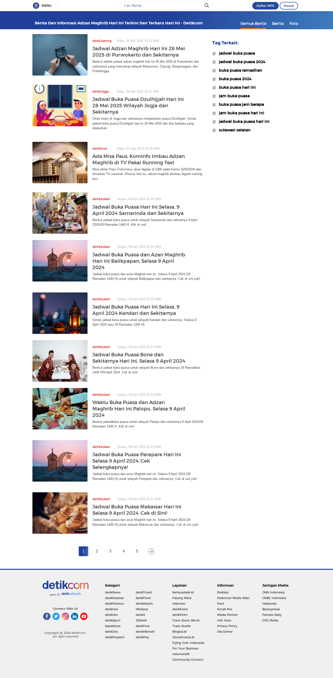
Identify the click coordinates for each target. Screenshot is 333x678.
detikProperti (114, 637)
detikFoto (143, 626)
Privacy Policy (227, 626)
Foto (293, 23)
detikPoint (179, 615)
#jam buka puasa (233, 95)
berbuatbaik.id (183, 592)
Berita (278, 23)
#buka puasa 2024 (234, 78)
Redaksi (223, 592)
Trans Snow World (185, 620)
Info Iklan (224, 620)
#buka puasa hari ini (236, 87)
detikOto (111, 631)
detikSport (112, 620)
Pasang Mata (181, 598)
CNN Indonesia (273, 592)
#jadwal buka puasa (235, 53)
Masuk (289, 6)
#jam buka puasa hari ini (240, 112)
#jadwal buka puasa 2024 (240, 61)
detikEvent (180, 609)
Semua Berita (253, 23)
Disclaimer (225, 631)
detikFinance (114, 603)
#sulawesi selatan (233, 129)
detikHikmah (145, 631)
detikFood (143, 598)
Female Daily (271, 615)
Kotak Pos (224, 609)
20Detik (141, 620)
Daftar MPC (265, 6)
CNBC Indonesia (274, 598)
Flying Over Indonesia (188, 643)
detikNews (113, 592)
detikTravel (144, 592)
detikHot (111, 615)
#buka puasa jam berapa (240, 104)
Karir (220, 603)
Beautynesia (271, 609)
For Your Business (185, 648)
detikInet (111, 609)
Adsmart (178, 603)
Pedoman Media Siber (233, 598)
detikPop (142, 637)
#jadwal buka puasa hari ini (243, 121)
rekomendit (181, 654)
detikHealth (144, 603)
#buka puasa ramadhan (239, 70)
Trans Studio (181, 626)
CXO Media (270, 620)
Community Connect (187, 659)
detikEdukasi (114, 598)
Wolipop (142, 609)
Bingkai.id (179, 631)
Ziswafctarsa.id (183, 637)
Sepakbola (112, 626)
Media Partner (227, 615)
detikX (140, 615)
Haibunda (269, 603)
